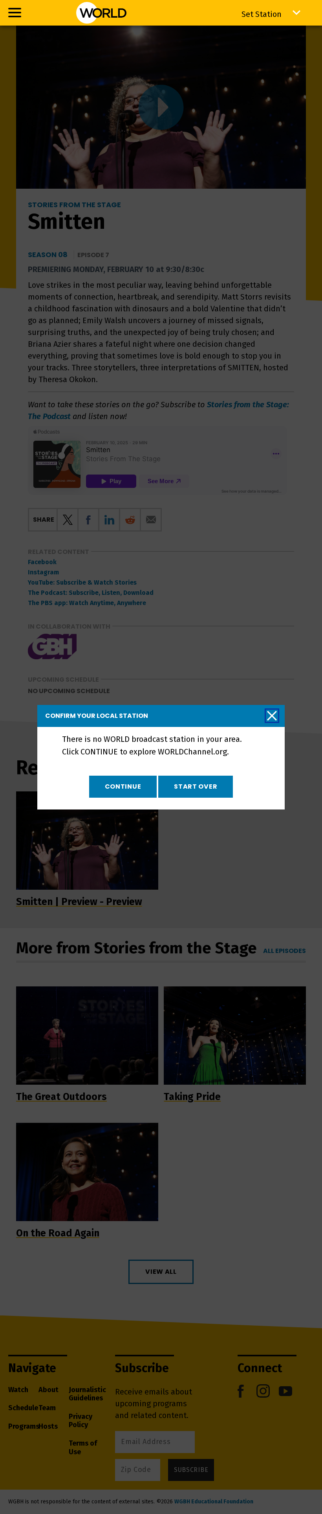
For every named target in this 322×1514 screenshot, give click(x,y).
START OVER (195, 786)
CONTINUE (123, 786)
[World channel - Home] (101, 13)
